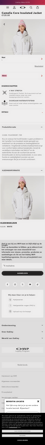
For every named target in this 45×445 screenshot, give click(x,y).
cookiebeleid (13, 427)
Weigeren (22, 435)
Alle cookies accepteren (22, 431)
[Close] (38, 401)
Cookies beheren (22, 440)
